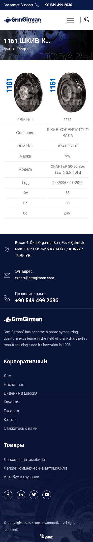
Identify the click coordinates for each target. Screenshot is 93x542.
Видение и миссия (20, 393)
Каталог (11, 420)
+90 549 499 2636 (57, 5)
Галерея (11, 411)
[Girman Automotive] (22, 20)
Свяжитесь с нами (20, 428)
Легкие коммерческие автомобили (35, 468)
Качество (12, 402)
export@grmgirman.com (34, 278)
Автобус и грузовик (21, 477)
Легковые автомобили (24, 459)
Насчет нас (14, 384)
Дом (7, 49)
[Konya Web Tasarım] (46, 536)
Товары (22, 49)
